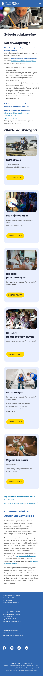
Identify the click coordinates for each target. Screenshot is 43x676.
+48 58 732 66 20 (10, 118)
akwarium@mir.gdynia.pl (11, 602)
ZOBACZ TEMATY (15, 235)
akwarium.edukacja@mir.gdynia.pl (23, 61)
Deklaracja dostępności (10, 631)
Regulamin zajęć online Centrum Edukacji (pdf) (21, 503)
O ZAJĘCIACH (15, 177)
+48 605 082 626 (10, 116)
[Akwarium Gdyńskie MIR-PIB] (10, 3)
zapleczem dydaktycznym (26, 556)
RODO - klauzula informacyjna (12, 633)
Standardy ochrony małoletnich (13, 635)
